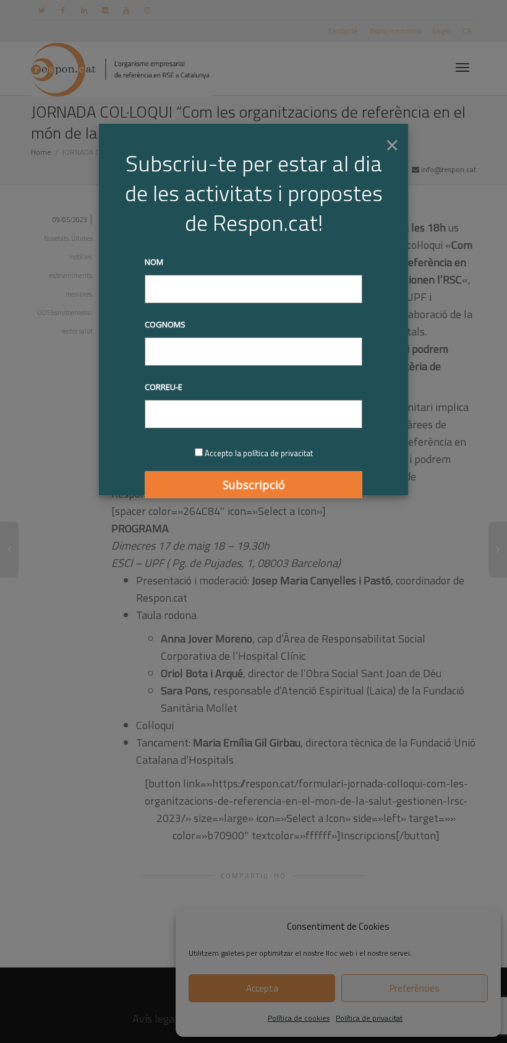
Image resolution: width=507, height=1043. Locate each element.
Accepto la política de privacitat (259, 453)
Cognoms (165, 324)
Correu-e (163, 386)
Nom (154, 261)
